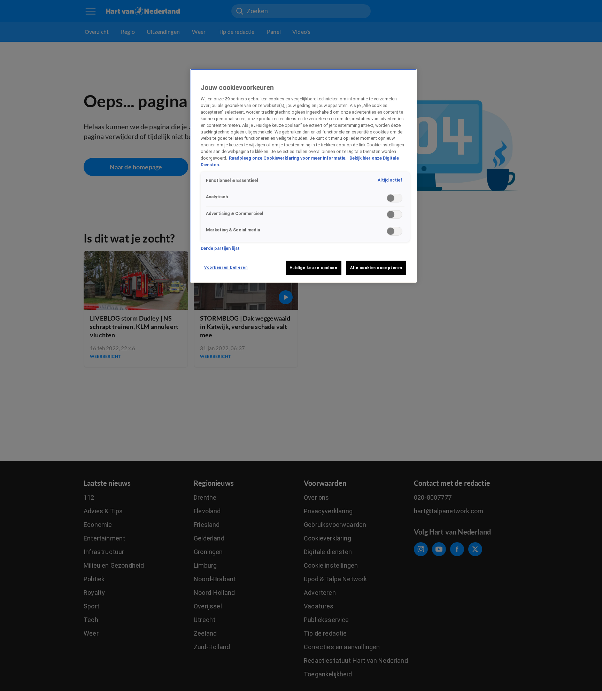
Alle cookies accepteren (376, 267)
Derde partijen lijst (220, 248)
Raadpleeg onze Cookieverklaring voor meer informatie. (288, 158)
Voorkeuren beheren (226, 267)
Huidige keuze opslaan (314, 267)
